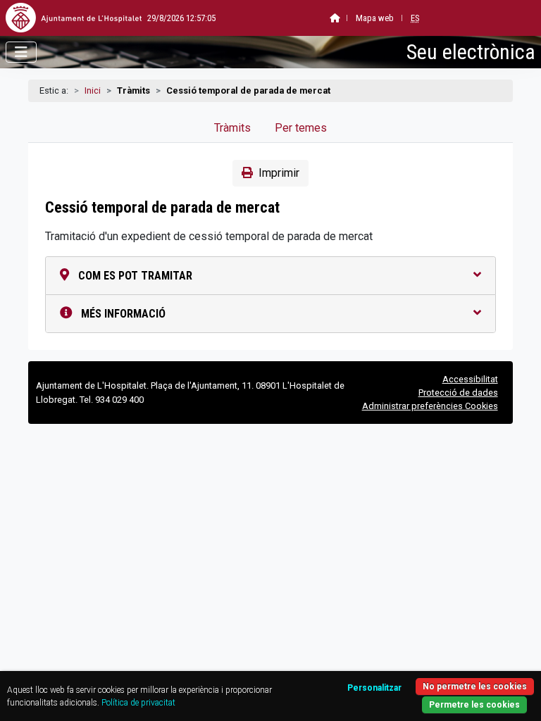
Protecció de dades (458, 392)
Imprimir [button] (279, 173)
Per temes (301, 127)
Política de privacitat (138, 703)
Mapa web (375, 18)
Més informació (122, 313)
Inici (93, 90)
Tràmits (232, 127)
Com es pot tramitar (133, 275)
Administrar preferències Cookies (430, 406)
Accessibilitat (470, 379)
